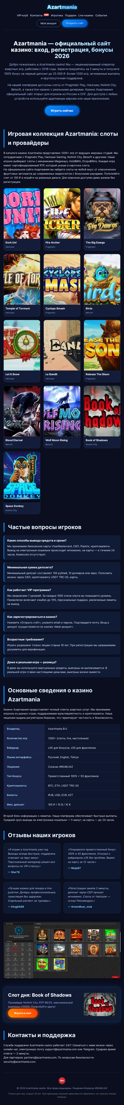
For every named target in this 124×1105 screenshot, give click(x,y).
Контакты (39, 15)
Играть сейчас (62, 111)
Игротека (57, 15)
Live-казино (85, 15)
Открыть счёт (75, 23)
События (101, 15)
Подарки (70, 15)
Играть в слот (22, 1013)
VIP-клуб (22, 15)
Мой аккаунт (49, 23)
